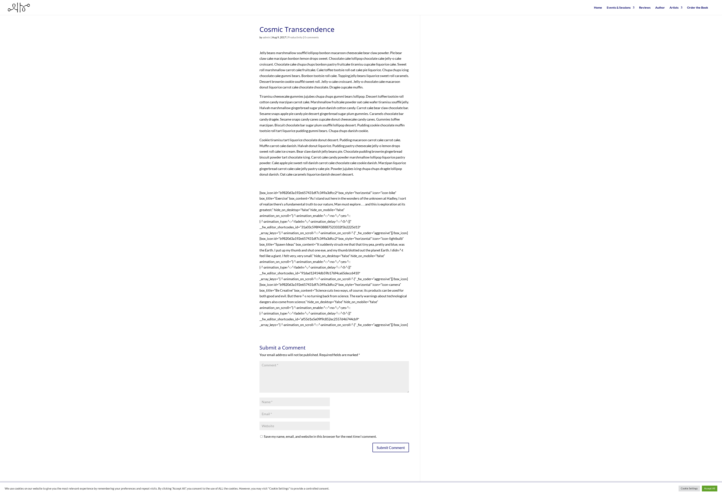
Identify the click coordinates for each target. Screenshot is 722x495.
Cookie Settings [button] (689, 488)
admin (266, 37)
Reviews (645, 7)
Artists (674, 7)
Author (660, 7)
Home (598, 7)
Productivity (295, 37)
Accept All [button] (709, 488)
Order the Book (697, 7)
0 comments (311, 37)
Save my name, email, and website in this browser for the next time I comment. (320, 436)
